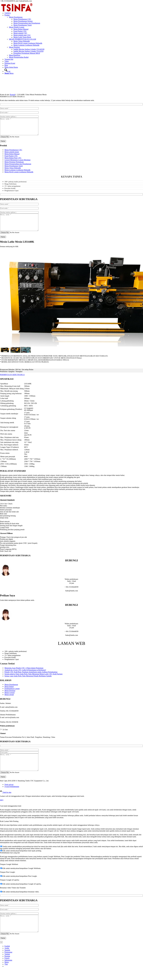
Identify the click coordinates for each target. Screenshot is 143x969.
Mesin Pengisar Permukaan (14, 162)
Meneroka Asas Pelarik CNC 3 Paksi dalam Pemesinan (23, 668)
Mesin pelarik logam (11, 152)
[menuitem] (73, 13)
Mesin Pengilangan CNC (13, 150)
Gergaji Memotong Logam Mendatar (17, 160)
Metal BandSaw (14, 55)
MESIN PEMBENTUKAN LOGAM (22, 39)
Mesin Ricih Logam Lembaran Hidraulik (18, 172)
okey (1, 800)
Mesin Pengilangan (15, 17)
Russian (7, 956)
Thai (6, 964)
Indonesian (8, 960)
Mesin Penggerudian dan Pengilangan (17, 164)
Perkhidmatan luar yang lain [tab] (10, 853)
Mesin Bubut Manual (11, 154)
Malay (6, 962)
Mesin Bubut (9, 686)
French (6, 958)
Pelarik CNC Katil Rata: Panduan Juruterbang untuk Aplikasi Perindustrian (30, 672)
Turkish (7, 954)
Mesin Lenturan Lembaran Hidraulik (17, 170)
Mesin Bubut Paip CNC (12, 158)
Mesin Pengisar (14, 47)
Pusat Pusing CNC (11, 156)
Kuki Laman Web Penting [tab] (9, 821)
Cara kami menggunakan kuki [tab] (10, 806)
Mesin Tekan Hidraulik (12, 168)
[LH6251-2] (15, 352)
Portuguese (8, 952)
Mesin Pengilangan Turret (13, 166)
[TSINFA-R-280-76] (17, 12)
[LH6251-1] (5, 352)
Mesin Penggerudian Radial (18, 57)
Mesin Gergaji (9, 693)
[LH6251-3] (26, 352)
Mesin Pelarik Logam (16, 27)
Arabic (6, 948)
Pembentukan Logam (12, 689)
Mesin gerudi (9, 695)
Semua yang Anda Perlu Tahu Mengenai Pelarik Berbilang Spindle (28, 676)
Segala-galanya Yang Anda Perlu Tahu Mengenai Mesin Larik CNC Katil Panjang (33, 674)
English (7, 946)
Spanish (7, 950)
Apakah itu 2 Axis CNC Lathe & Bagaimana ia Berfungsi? (25, 670)
